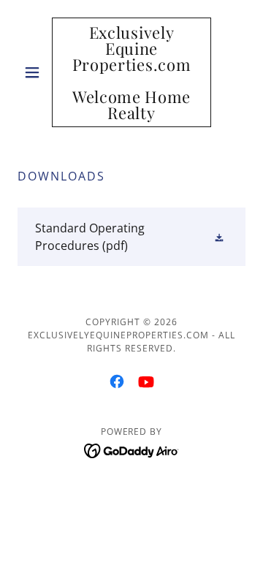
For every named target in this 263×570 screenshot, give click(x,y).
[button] (35, 72)
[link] (131, 72)
